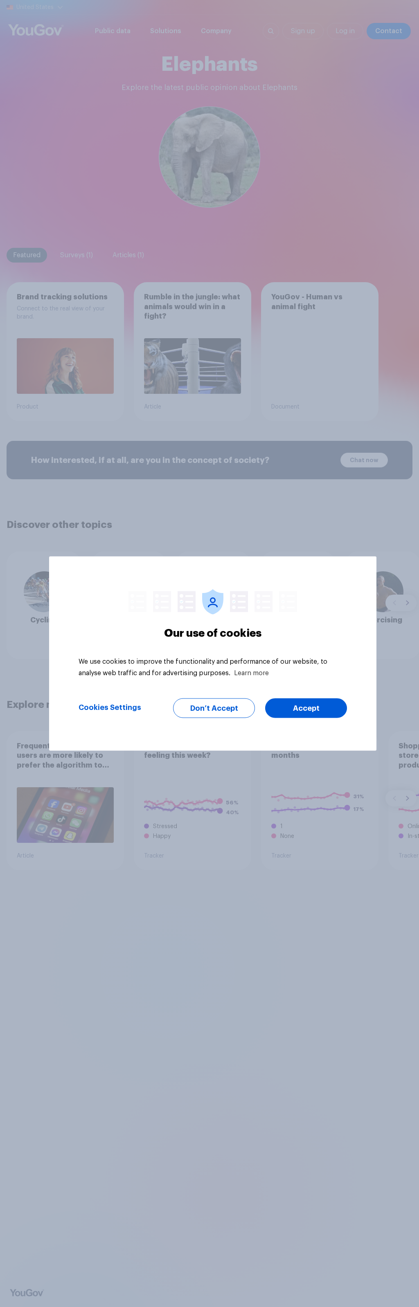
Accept (306, 708)
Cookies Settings (110, 707)
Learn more (251, 673)
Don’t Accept (214, 708)
